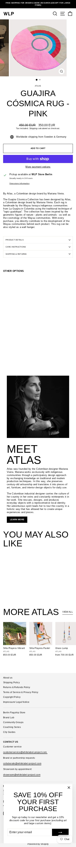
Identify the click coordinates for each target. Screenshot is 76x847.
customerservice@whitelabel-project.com (25, 752)
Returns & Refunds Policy (16, 687)
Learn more (17, 519)
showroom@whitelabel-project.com (21, 774)
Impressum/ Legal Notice (16, 702)
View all (67, 612)
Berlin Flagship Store (14, 712)
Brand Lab (8, 717)
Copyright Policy (11, 697)
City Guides (9, 732)
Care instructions (16, 247)
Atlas (38, 86)
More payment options (37, 166)
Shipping (33, 128)
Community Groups (13, 722)
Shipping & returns (16, 254)
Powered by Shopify (38, 844)
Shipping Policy (11, 682)
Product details (15, 240)
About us (8, 677)
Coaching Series (12, 727)
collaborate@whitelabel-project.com (22, 763)
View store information (19, 183)
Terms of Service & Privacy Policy (20, 692)
